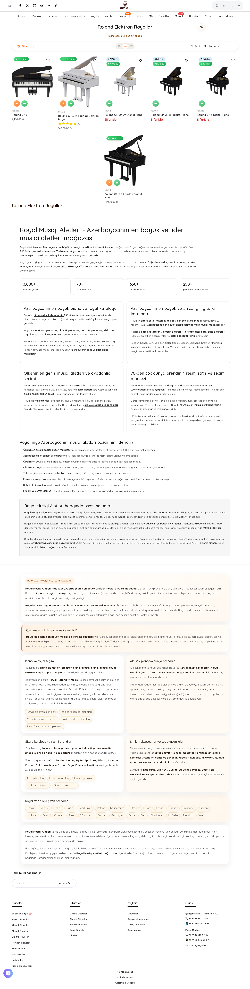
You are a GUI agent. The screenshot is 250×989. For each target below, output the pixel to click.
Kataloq (22, 16)
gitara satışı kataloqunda (156, 320)
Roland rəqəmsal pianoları (76, 711)
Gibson (203, 808)
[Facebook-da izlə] (20, 6)
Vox (200, 815)
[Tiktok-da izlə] (56, 6)
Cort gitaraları (35, 778)
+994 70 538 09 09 (199, 939)
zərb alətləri (85, 389)
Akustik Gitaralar (78, 919)
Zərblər (109, 16)
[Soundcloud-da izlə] (49, 6)
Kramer (58, 815)
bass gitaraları (216, 331)
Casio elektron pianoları (76, 719)
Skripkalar (80, 385)
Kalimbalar (17, 960)
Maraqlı (179, 16)
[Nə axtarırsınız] (216, 5)
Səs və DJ (124, 16)
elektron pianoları (46, 330)
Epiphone (188, 808)
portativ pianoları (91, 330)
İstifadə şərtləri (125, 977)
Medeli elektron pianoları (41, 719)
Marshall (188, 815)
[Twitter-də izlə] (27, 6)
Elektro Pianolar (20, 919)
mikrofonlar (42, 400)
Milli (151, 16)
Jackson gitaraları (37, 785)
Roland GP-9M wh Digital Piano (123, 114)
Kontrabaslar (134, 930)
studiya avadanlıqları (175, 593)
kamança (76, 593)
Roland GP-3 (19, 114)
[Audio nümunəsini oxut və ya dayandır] (17, 103)
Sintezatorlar (19, 948)
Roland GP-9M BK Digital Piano (170, 114)
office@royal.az (197, 945)
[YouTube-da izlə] (41, 6)
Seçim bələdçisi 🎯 (22, 913)
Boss (46, 815)
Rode (132, 815)
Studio (139, 16)
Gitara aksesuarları (74, 16)
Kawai (30, 808)
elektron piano (139, 636)
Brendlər (194, 16)
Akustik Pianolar (20, 925)
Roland (15, 111)
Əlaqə (208, 16)
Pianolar (37, 16)
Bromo (102, 815)
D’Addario (157, 815)
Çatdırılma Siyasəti (125, 982)
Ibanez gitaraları (83, 778)
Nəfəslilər (164, 16)
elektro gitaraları (195, 331)
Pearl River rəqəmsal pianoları (44, 726)
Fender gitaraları (59, 778)
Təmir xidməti (225, 16)
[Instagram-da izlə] (34, 6)
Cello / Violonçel (136, 924)
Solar (72, 815)
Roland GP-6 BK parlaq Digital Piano (123, 195)
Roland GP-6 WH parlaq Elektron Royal (78, 117)
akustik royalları (48, 334)
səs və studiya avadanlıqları (101, 404)
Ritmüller (135, 808)
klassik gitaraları (150, 331)
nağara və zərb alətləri (111, 593)
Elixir (143, 815)
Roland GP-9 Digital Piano (213, 114)
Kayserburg (117, 808)
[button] (8, 973)
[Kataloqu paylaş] (201, 26)
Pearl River (85, 808)
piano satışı (123, 636)
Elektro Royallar (20, 936)
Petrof (101, 808)
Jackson (32, 815)
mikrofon (156, 593)
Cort (148, 808)
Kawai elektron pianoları (41, 711)
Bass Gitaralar (77, 930)
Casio (69, 808)
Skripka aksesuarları (138, 919)
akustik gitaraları (173, 331)
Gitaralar (52, 16)
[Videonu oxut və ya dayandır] (24, 103)
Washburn (86, 815)
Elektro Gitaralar (78, 913)
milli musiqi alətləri (201, 636)
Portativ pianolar (21, 942)
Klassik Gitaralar (78, 924)
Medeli (57, 808)
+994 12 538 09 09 (198, 934)
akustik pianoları (69, 330)
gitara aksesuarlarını (183, 335)
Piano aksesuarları (22, 965)
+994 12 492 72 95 (198, 918)
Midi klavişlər (18, 954)
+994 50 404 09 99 (199, 923)
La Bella (173, 815)
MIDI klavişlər (132, 593)
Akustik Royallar (20, 931)
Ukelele (74, 935)
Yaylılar (95, 16)
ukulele (93, 593)
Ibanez (174, 808)
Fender (160, 808)
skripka (145, 593)
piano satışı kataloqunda (49, 315)
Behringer (117, 815)
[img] (67, 124)
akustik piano (157, 636)
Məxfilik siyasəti (125, 971)
